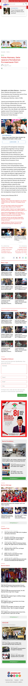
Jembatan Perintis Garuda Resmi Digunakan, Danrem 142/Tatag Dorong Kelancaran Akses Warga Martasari (12, 219)
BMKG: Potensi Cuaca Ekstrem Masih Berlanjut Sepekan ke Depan (13, 554)
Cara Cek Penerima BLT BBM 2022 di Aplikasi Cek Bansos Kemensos (15, 533)
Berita (2, 55)
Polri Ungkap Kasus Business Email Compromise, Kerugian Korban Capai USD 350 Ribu (13, 612)
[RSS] (20, 676)
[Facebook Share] (14, 258)
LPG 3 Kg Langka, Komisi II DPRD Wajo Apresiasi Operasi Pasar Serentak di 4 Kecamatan (11, 643)
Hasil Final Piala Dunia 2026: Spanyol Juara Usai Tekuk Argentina (13, 504)
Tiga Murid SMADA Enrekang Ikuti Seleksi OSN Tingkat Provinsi (18, 465)
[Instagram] (14, 676)
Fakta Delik (6, 64)
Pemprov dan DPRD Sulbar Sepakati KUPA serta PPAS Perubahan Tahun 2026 (17, 656)
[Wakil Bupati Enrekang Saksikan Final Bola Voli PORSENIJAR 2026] (7, 510)
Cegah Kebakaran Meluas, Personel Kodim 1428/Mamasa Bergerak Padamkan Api (11, 222)
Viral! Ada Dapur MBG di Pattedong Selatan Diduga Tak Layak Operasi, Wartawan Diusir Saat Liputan (15, 543)
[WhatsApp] (17, 676)
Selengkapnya (13, 478)
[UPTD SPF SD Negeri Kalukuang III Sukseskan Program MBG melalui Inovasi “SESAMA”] (21, 267)
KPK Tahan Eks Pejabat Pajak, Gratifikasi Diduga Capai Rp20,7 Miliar (13, 596)
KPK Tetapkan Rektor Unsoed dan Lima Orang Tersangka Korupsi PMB (12, 602)
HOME (21, 680)
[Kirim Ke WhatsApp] (26, 258)
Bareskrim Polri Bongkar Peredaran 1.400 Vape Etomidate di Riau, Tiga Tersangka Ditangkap (13, 607)
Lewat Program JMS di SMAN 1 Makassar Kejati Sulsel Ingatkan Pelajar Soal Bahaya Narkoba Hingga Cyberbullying (14, 460)
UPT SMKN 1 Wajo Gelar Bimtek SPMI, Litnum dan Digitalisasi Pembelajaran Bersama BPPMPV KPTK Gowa (18, 472)
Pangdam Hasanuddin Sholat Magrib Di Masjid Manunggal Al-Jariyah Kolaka (14, 538)
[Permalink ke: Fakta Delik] (2, 65)
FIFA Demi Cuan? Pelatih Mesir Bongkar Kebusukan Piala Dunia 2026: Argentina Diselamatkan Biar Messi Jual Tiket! (21, 516)
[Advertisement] (14, 24)
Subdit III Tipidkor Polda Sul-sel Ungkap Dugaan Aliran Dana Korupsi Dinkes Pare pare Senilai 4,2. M (13, 209)
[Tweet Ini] (17, 258)
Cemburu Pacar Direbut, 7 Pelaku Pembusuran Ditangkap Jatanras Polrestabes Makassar (7, 249)
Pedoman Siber (9, 680)
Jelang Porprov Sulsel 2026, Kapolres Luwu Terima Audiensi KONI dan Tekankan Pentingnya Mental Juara (13, 202)
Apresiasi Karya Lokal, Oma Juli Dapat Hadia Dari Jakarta (14, 549)
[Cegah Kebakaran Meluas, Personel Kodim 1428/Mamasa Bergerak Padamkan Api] (21, 296)
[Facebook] (8, 676)
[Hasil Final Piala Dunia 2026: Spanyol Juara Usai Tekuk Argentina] (14, 494)
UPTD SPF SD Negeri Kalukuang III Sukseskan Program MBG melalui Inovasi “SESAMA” (12, 206)
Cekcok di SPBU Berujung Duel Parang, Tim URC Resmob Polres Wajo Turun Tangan (13, 591)
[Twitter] (11, 676)
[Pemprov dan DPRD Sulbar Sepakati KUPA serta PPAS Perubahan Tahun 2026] (6, 656)
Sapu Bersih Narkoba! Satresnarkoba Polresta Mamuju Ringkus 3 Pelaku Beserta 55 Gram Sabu (13, 586)
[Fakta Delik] (14, 673)
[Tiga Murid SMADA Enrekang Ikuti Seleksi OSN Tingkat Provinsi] (6, 466)
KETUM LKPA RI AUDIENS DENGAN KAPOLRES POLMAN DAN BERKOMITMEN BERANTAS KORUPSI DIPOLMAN (15, 559)
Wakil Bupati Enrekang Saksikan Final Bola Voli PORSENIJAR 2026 (7, 516)
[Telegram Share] (23, 258)
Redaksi (17, 680)
